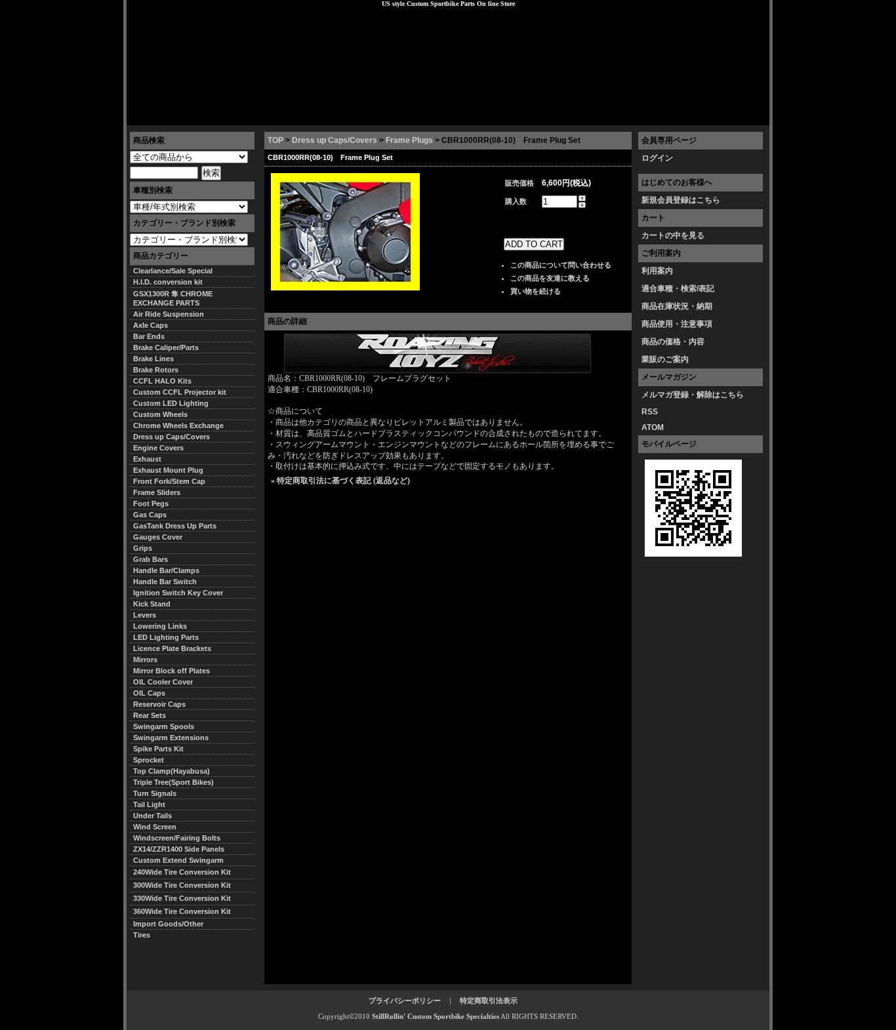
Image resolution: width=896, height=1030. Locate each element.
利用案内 (657, 270)
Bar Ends (149, 336)
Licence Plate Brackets (172, 648)
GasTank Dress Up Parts (174, 526)
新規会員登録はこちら (680, 200)
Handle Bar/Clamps (166, 570)
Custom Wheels (160, 414)
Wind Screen (154, 827)
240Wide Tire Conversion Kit (185, 872)
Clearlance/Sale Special (173, 271)
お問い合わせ (736, 114)
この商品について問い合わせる (560, 265)
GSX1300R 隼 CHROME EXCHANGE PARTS (173, 298)
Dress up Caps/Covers (334, 140)
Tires (141, 935)
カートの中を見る (672, 235)
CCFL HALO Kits (162, 381)
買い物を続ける (535, 291)
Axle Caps (150, 325)
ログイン (657, 158)
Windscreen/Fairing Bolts (176, 838)
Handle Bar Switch (165, 581)
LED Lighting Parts (166, 637)
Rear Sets (149, 715)
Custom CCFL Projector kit (179, 392)
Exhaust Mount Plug (168, 470)
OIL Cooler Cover (163, 682)
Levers (144, 615)
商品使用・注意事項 (676, 323)
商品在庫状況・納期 (676, 306)
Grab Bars (150, 559)
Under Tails (152, 816)
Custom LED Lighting (171, 403)
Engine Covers (158, 448)
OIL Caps (149, 693)
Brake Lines (153, 359)
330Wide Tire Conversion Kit (185, 898)
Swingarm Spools (163, 726)
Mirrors (145, 660)
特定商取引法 (227, 114)
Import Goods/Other (168, 924)
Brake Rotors (155, 370)
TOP (275, 140)
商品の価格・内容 (672, 341)
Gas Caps (150, 515)
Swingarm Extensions (171, 738)
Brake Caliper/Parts (166, 347)
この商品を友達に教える (550, 278)
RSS (649, 411)
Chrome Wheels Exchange (178, 425)
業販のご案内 (665, 359)
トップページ (160, 114)
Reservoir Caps (159, 704)
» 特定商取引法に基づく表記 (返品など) (340, 480)
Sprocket (148, 760)
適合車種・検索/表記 (677, 288)
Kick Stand (152, 604)
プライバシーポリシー (311, 114)
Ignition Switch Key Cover (178, 593)
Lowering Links (160, 626)
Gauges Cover (157, 537)
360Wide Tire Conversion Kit (185, 911)
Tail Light (149, 804)
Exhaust (147, 459)
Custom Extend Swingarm (178, 860)
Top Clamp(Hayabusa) (171, 771)
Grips (142, 548)
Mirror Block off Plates (171, 671)
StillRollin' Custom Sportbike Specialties (435, 1016)
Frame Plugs (409, 140)
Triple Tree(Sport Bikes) (173, 782)
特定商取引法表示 (489, 1000)
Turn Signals (154, 793)
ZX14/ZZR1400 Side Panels (178, 849)
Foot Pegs (151, 503)
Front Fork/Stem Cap (169, 481)
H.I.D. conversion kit (168, 282)
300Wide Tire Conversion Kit (185, 885)
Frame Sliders (156, 492)
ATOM (652, 427)
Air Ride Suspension (168, 314)
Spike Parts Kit (158, 749)
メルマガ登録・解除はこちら (692, 394)
